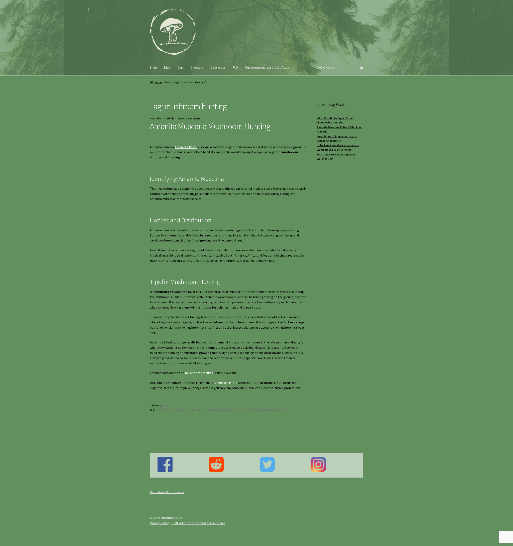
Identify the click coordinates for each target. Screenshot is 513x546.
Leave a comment (189, 118)
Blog (167, 67)
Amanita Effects (186, 147)
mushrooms (284, 410)
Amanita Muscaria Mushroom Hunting (210, 126)
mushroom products (199, 373)
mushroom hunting (263, 410)
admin (171, 118)
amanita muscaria (180, 410)
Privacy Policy (159, 523)
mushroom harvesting (235, 410)
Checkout (197, 67)
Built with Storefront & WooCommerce (198, 523)
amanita (162, 410)
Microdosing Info (225, 383)
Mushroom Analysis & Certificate (267, 67)
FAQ (235, 67)
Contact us (218, 67)
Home (158, 82)
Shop (153, 67)
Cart (181, 67)
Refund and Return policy (167, 492)
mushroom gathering (207, 410)
